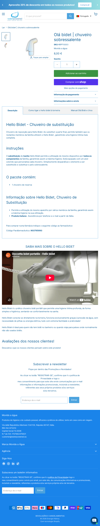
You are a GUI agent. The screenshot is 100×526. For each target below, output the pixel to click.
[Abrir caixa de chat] (94, 520)
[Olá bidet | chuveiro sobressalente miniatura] (6, 36)
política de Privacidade (58, 477)
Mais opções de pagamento (76, 88)
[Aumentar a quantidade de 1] (76, 64)
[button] (84, 16)
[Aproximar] (70, 16)
